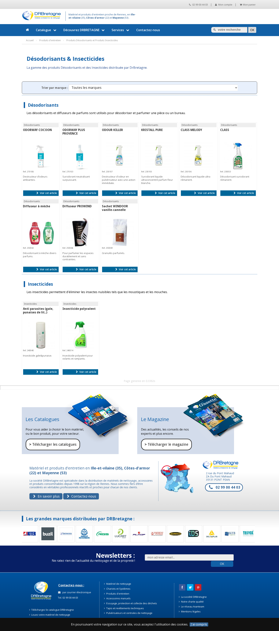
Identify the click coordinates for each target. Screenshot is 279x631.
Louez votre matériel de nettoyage (50, 614)
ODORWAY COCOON (37, 130)
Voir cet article (48, 193)
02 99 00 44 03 (200, 4)
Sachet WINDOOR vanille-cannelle (115, 208)
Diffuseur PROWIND (77, 206)
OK (222, 564)
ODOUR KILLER (112, 130)
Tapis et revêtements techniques (125, 608)
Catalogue (43, 30)
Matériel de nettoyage (118, 583)
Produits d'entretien (117, 593)
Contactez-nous (148, 30)
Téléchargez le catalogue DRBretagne (52, 609)
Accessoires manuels (118, 598)
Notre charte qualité (192, 601)
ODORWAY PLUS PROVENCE (73, 131)
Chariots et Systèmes (118, 588)
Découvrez (81, 30)
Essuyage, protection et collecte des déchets (131, 603)
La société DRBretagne (193, 597)
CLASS (224, 130)
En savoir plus (48, 496)
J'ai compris (199, 624)
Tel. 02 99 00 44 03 (67, 597)
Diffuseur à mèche (36, 206)
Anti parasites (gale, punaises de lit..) (38, 310)
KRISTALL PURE (152, 130)
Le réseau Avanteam (192, 606)
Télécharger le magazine (166, 444)
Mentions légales (190, 611)
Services (118, 30)
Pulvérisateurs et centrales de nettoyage (129, 613)
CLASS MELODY (191, 130)
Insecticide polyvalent (79, 309)
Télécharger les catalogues (52, 444)
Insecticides (40, 284)
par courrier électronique (76, 592)
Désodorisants (43, 105)
